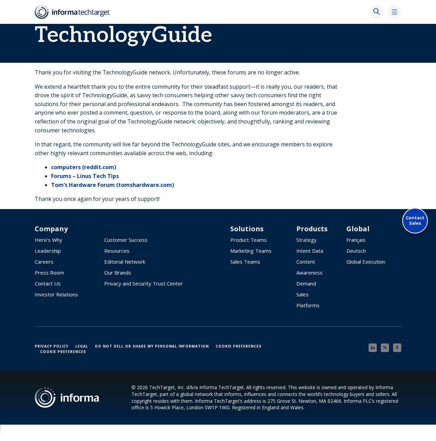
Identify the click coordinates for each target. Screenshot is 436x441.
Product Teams (248, 239)
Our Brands (117, 272)
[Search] (377, 12)
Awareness (309, 272)
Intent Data (309, 250)
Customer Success (125, 239)
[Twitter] (385, 347)
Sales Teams (245, 261)
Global (358, 228)
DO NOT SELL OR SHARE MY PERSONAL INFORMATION (152, 346)
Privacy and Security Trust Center (143, 283)
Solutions (247, 228)
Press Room (49, 272)
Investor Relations (56, 294)
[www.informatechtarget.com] (75, 12)
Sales (302, 294)
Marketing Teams (250, 250)
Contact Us (48, 283)
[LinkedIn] (373, 347)
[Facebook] (397, 347)
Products (312, 228)
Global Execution (365, 261)
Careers (44, 261)
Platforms (308, 305)
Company (51, 228)
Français (355, 239)
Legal (81, 346)
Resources (116, 250)
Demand (306, 283)
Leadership (48, 250)
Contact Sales (415, 220)
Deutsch (356, 250)
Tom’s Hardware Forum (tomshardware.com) (112, 185)
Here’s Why (48, 239)
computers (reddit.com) (83, 167)
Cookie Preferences (239, 346)
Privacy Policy (51, 346)
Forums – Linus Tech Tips (85, 176)
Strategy (306, 239)
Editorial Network (124, 261)
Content (305, 261)
